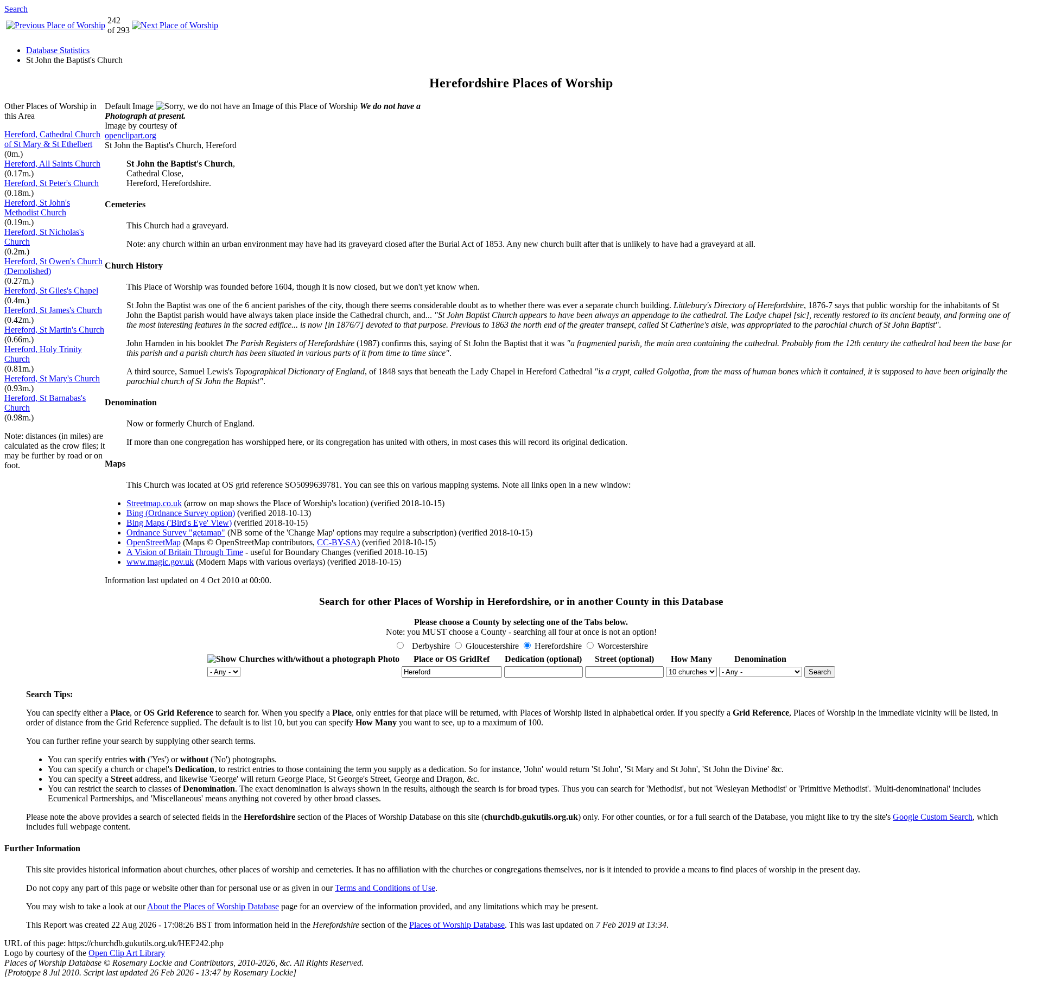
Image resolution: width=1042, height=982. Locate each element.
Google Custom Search (933, 816)
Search (16, 9)
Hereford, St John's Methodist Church (37, 207)
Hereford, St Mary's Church (52, 378)
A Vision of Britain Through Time (184, 552)
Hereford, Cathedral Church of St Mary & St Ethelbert (52, 139)
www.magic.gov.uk (160, 561)
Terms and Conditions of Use (385, 887)
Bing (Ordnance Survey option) (180, 513)
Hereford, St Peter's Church (51, 183)
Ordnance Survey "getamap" (175, 532)
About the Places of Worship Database (213, 906)
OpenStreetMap (153, 542)
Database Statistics (58, 50)
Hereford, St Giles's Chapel (51, 290)
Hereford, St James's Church (53, 310)
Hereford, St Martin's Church (54, 329)
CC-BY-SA (337, 542)
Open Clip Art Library (126, 953)
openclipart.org (130, 135)
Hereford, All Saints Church (52, 163)
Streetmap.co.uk (154, 503)
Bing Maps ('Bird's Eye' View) (179, 522)
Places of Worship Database (457, 924)
